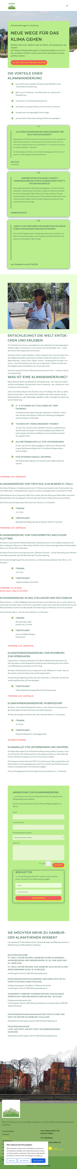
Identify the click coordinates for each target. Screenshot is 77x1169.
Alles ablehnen (24, 1160)
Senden (58, 865)
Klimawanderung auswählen (22, 833)
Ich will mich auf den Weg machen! (29, 62)
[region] (26, 1153)
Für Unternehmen (8, 1131)
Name (15, 812)
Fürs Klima (6, 1137)
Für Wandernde (7, 1141)
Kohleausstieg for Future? (45, 1014)
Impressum (30, 1165)
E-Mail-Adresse (18, 822)
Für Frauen (6, 1134)
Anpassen (12, 1160)
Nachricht (16, 843)
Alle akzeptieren (38, 1160)
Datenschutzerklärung (43, 1165)
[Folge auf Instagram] (50, 1148)
